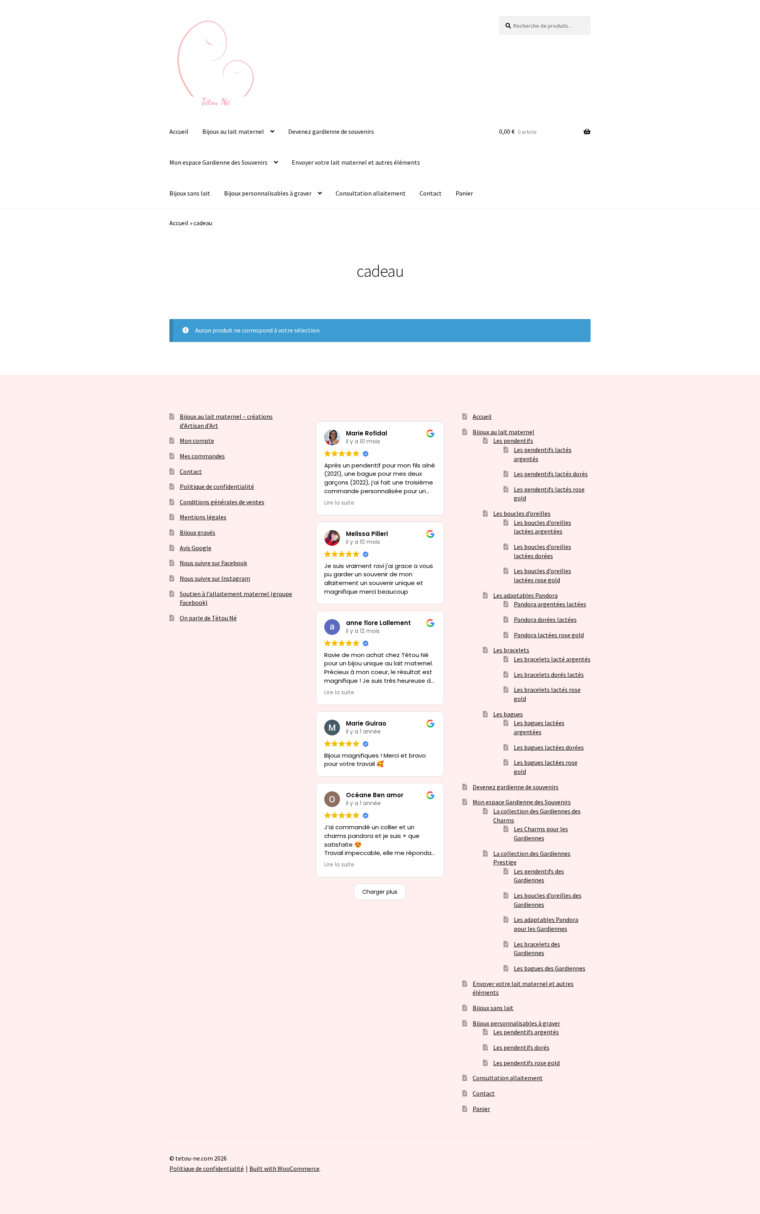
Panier (464, 193)
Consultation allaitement (371, 193)
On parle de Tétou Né (208, 618)
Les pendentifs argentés (526, 1032)
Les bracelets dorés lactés (549, 674)
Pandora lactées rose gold (549, 635)
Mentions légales (203, 517)
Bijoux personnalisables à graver (268, 193)
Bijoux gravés (197, 532)
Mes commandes (202, 456)
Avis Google (195, 548)
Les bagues (508, 714)
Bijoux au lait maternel (233, 131)
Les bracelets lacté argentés (552, 659)
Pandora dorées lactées (545, 619)
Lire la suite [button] (339, 503)
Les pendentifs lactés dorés (551, 474)
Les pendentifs (513, 441)
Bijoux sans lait (189, 193)
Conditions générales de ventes (222, 502)
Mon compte (197, 441)
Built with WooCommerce (284, 1168)
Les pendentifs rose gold (526, 1063)
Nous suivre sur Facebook (213, 563)
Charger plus (379, 892)
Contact (431, 193)
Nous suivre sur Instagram (215, 578)
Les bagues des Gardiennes (549, 968)
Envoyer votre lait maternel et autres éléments (356, 162)
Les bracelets (511, 650)
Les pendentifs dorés (521, 1047)
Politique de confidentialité (217, 486)
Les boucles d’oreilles (522, 513)
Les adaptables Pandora (525, 595)
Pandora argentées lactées (550, 604)
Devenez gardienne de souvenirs (331, 131)
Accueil (178, 131)
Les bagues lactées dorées (549, 747)
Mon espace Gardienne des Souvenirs (218, 162)
